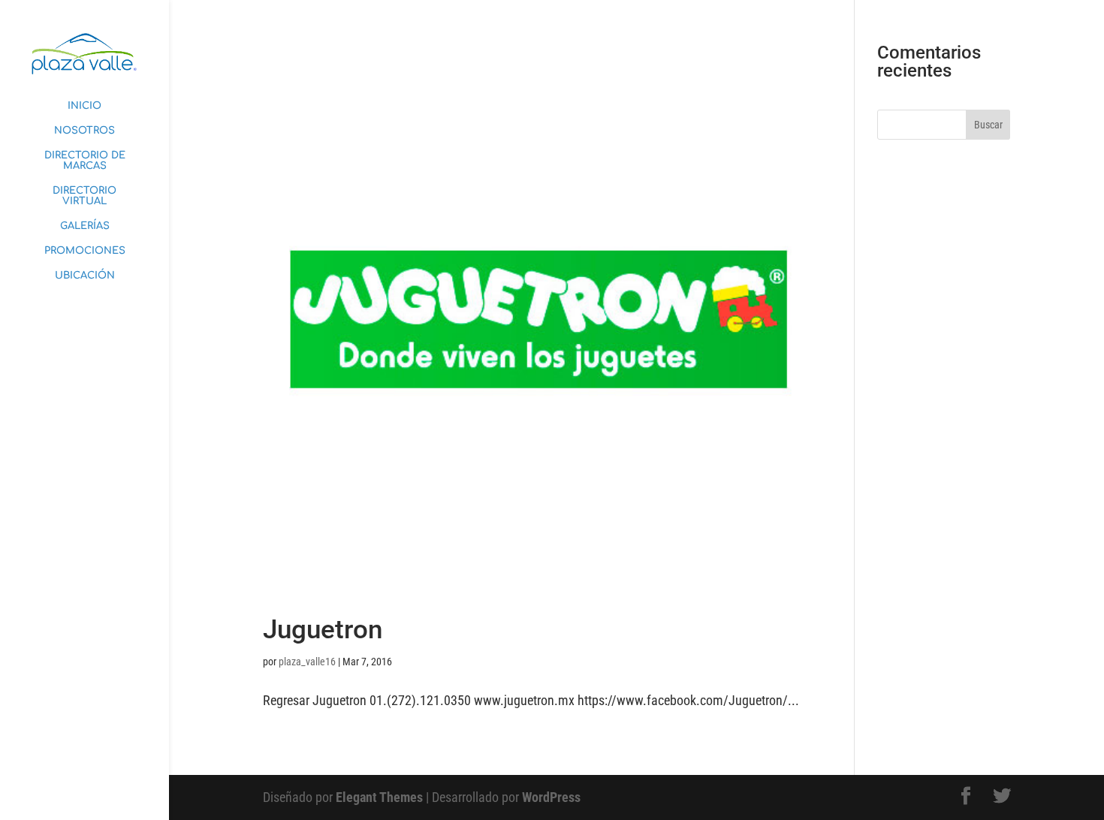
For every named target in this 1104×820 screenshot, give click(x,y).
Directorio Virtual (84, 196)
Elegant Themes (379, 797)
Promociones (84, 251)
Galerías (85, 226)
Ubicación (85, 275)
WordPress (551, 797)
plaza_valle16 (307, 662)
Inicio (84, 106)
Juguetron (322, 629)
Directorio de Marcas (84, 160)
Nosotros (84, 130)
